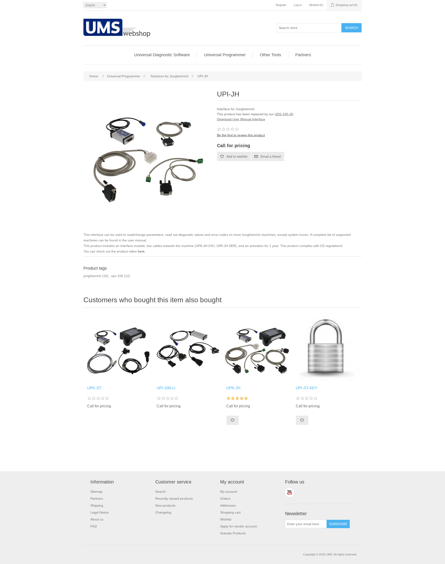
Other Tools (270, 55)
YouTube (289, 492)
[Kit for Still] (118, 348)
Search (160, 491)
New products (165, 505)
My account (228, 491)
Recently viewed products (174, 498)
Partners (303, 55)
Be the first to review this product (241, 135)
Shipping (96, 505)
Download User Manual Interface (241, 119)
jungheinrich (92, 276)
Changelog (163, 512)
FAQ (93, 526)
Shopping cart (230, 512)
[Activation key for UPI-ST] (326, 348)
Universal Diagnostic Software (162, 55)
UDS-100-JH (284, 114)
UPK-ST (94, 388)
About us (96, 519)
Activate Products (233, 533)
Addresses (228, 505)
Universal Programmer (225, 55)
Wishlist (225, 519)
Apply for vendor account (238, 526)
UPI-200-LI (166, 388)
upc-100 (117, 276)
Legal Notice (99, 512)
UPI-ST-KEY (306, 388)
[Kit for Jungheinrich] (257, 348)
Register (281, 5)
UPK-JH (233, 388)
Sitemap (96, 491)
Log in (298, 5)
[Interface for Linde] (187, 348)
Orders (225, 498)
